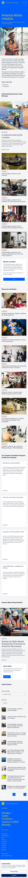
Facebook (4, 847)
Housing (6, 812)
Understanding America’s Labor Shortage (15, 709)
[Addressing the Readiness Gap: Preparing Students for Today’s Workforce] (4, 768)
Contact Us (4, 843)
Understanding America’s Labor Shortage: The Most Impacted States (15, 743)
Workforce (5, 84)
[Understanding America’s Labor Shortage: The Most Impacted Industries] (4, 725)
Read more (4, 660)
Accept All (14, 875)
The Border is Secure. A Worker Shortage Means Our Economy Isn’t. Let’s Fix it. (16, 734)
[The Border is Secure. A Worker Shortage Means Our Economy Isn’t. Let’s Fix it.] (4, 734)
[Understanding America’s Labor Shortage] (4, 709)
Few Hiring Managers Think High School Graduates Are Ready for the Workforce (15, 751)
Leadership (4, 841)
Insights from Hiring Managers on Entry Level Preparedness (16, 787)
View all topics (5, 829)
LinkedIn (4, 845)
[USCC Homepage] (14, 803)
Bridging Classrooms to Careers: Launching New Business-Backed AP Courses (16, 760)
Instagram (4, 849)
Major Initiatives (5, 835)
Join (14, 279)
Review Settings (14, 871)
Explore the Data (5, 149)
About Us (4, 839)
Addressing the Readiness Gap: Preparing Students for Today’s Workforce (16, 769)
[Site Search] (22, 2)
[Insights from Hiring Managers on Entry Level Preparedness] (4, 787)
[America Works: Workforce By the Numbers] (4, 717)
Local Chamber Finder (7, 855)
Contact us (6, 676)
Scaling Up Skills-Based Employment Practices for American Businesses (13, 644)
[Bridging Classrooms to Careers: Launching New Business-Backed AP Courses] (4, 759)
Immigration (6, 86)
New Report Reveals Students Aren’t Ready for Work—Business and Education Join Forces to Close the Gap (16, 778)
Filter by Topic (4, 699)
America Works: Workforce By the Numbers (16, 717)
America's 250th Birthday (10, 823)
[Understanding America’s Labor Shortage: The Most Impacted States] (4, 742)
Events (3, 837)
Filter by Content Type (6, 691)
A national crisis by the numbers (12, 136)
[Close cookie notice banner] (26, 861)
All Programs (4, 833)
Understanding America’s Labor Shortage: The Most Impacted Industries (15, 725)
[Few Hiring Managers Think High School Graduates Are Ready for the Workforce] (4, 751)
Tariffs (5, 815)
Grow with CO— (5, 853)
